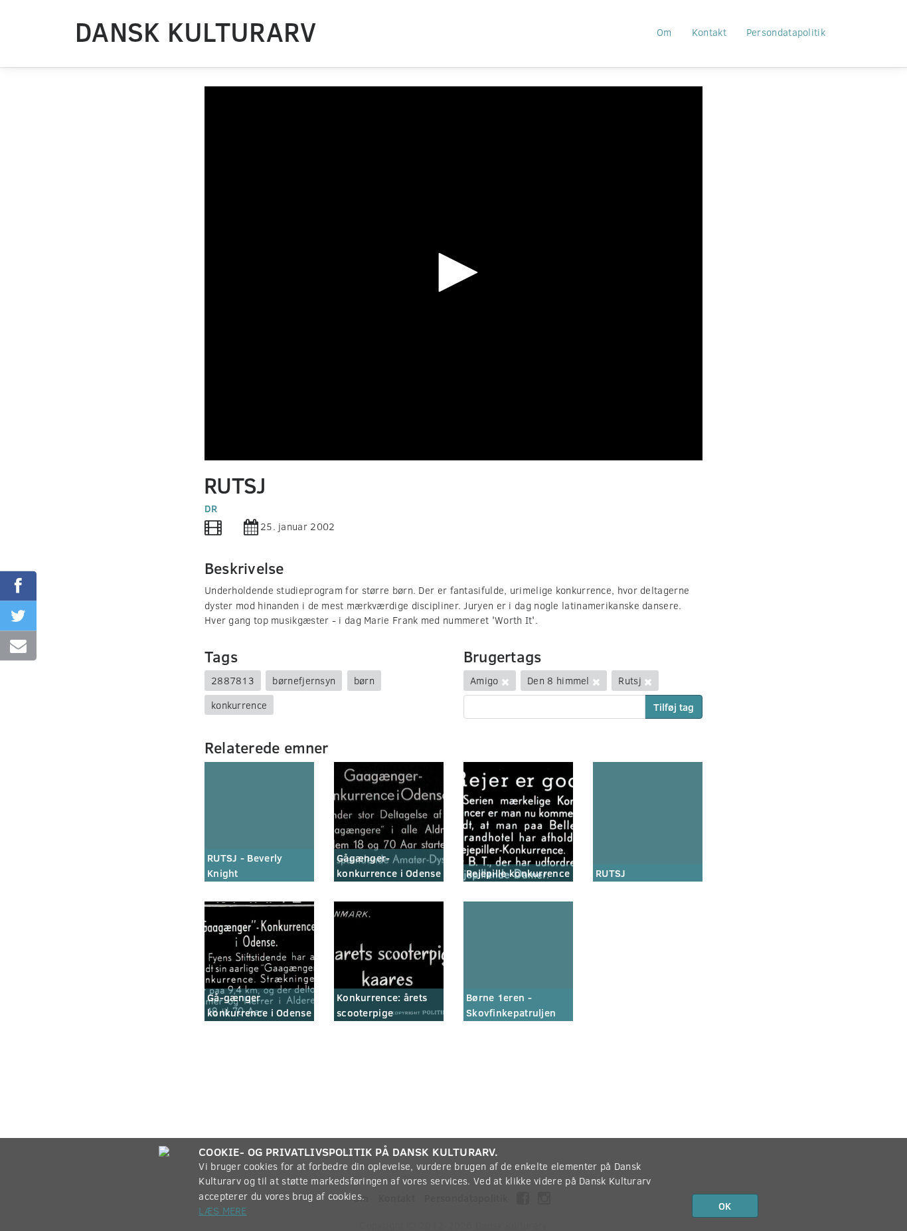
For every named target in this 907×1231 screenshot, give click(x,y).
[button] (453, 272)
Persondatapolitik (785, 32)
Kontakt (709, 32)
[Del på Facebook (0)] (18, 586)
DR (211, 508)
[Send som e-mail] (18, 645)
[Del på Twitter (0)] (18, 615)
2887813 (232, 680)
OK (724, 1205)
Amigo (484, 680)
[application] (453, 273)
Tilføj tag (673, 706)
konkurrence (239, 704)
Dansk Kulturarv (196, 31)
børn (364, 680)
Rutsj (629, 680)
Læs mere (222, 1210)
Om (664, 32)
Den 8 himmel (558, 680)
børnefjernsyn (303, 680)
